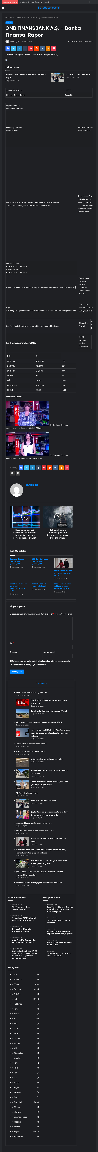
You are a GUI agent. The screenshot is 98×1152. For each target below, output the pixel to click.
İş (14, 1019)
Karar (16, 1028)
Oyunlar (17, 1058)
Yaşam (17, 1132)
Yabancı (17, 1122)
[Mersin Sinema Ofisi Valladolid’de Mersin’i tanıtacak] (22, 773)
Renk (16, 1073)
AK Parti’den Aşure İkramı (27, 793)
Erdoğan (17, 994)
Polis (16, 1068)
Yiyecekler (18, 1136)
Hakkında (18, 1004)
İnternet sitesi (48, 652)
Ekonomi (19, 18)
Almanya (18, 979)
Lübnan (17, 1038)
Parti (16, 1063)
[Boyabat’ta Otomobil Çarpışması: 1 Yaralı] (22, 713)
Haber (16, 999)
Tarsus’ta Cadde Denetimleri (78, 74)
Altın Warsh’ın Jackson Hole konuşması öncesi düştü (39, 722)
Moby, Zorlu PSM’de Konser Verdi (30, 751)
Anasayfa (10, 18)
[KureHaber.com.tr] (49, 7)
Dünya (16, 984)
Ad (12, 643)
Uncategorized (20, 1117)
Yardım (17, 1127)
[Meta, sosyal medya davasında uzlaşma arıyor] (63, 563)
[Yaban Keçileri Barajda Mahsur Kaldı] (22, 762)
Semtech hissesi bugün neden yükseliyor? (17, 561)
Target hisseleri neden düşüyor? (39, 585)
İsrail (16, 1023)
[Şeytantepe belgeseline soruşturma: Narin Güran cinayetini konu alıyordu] (22, 814)
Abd (15, 974)
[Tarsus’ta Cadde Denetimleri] (57, 77)
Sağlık (16, 1087)
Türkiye (17, 1107)
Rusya (16, 1082)
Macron (17, 1043)
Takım (16, 1097)
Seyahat (17, 1092)
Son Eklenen (41, 683)
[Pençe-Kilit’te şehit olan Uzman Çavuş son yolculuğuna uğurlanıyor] (22, 784)
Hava (16, 1009)
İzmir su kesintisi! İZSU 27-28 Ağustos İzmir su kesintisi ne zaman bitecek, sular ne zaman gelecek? (50, 733)
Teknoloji (18, 1102)
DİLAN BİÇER (14, 42)
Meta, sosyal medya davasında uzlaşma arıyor (63, 572)
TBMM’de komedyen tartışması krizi (31, 692)
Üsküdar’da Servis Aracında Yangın (31, 744)
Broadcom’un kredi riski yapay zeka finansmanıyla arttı (62, 586)
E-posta (14, 652)
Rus (15, 1078)
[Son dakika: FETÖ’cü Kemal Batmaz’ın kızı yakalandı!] (22, 702)
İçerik (16, 1014)
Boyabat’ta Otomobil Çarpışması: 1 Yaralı (34, 2)
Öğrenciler (18, 1053)
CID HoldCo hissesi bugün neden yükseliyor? (40, 561)
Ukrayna (17, 1112)
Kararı (16, 1033)
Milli (15, 1048)
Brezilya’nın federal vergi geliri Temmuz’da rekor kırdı (18, 587)
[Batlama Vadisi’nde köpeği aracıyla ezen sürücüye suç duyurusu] (22, 863)
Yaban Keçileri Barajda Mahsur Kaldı (47, 759)
